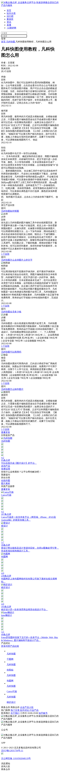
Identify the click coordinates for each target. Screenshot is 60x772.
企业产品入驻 (26, 707)
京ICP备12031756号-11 (12, 750)
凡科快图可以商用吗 (11, 352)
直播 (9, 25)
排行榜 (10, 16)
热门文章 (15, 710)
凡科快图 (11, 41)
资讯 (9, 22)
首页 (9, 10)
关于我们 (15, 713)
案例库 (10, 19)
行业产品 (34, 710)
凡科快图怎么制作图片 (12, 389)
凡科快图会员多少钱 (11, 312)
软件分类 (11, 13)
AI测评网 (11, 28)
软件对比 (25, 710)
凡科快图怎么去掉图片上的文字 (16, 260)
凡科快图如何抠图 (10, 211)
